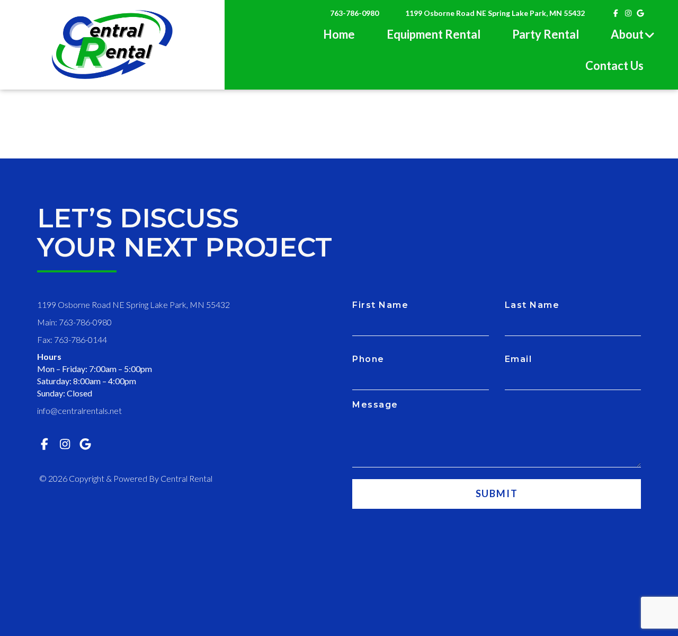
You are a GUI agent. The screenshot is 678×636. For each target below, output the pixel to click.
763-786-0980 (354, 12)
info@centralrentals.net (79, 410)
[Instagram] (628, 12)
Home (339, 34)
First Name (380, 305)
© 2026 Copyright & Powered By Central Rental (125, 478)
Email (518, 359)
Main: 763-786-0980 (74, 322)
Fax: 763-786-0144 (72, 339)
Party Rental (545, 34)
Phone (368, 359)
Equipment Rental (433, 34)
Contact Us (614, 65)
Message (375, 405)
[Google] (641, 12)
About (627, 34)
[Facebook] (616, 12)
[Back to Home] (112, 44)
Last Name (532, 305)
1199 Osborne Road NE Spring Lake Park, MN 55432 (495, 12)
